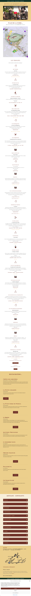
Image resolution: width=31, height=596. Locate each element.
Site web (15, 260)
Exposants (22, 1)
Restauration (17, 1)
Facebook (18, 132)
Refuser (15, 590)
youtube (17, 330)
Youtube (16, 118)
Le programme (15, 364)
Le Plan (8, 1)
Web (13, 118)
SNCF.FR (13, 574)
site (18, 199)
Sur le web (15, 275)
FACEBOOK (5, 399)
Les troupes (12, 1)
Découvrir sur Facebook (15, 77)
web (15, 91)
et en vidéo (17, 344)
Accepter (15, 588)
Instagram (17, 230)
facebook (15, 317)
